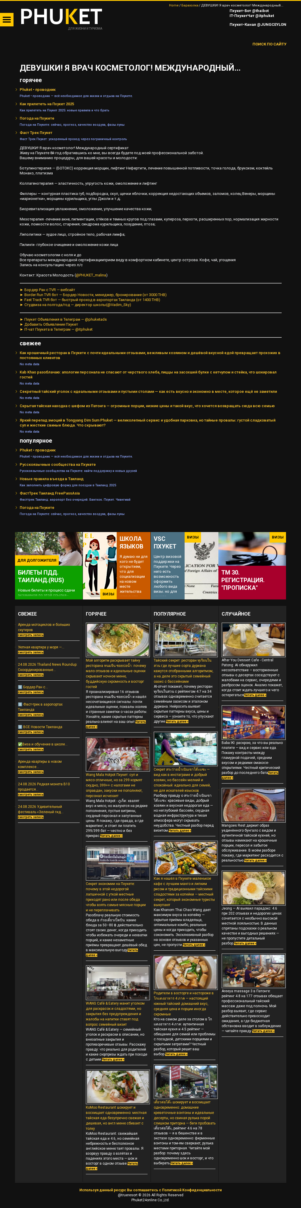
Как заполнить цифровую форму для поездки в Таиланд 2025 (68, 485)
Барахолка (189, 5)
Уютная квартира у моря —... (41, 647)
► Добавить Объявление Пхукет (49, 324)
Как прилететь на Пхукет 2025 (47, 104)
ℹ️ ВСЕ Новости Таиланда (40, 727)
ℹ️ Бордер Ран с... (33, 687)
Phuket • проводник (38, 89)
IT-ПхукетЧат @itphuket (251, 15)
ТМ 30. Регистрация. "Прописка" (243, 580)
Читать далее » (111, 835)
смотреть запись (31, 635)
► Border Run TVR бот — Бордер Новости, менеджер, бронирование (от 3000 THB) (93, 295)
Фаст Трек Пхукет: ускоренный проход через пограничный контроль (73, 139)
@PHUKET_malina (91, 275)
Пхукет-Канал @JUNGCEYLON (257, 24)
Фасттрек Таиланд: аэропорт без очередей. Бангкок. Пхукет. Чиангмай (75, 500)
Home (174, 5)
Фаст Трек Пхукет (36, 132)
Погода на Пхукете (37, 118)
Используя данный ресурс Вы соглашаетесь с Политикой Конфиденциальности (150, 1190)
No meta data (29, 364)
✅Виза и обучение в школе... (43, 744)
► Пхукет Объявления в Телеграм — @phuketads (63, 319)
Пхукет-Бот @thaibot (249, 11)
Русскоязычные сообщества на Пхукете (58, 464)
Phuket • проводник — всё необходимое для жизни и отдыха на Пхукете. (76, 96)
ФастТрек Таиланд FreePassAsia (50, 493)
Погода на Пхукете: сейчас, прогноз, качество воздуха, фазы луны (72, 125)
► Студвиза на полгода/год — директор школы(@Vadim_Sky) (75, 305)
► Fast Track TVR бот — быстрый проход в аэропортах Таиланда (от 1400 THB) (90, 300)
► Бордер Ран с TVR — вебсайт (47, 290)
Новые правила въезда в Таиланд (51, 479)
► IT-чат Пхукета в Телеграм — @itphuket (56, 329)
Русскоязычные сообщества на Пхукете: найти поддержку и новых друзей (78, 471)
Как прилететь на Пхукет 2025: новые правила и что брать (64, 110)
